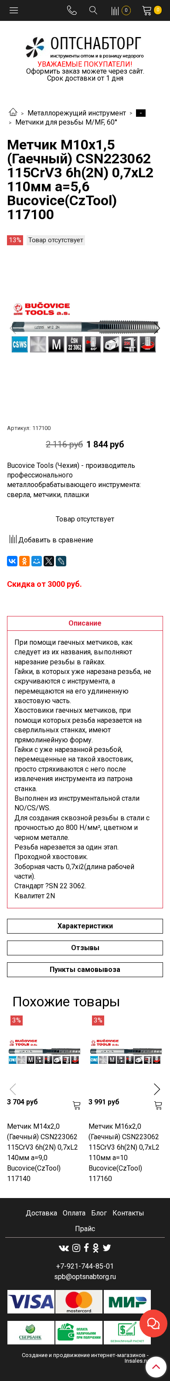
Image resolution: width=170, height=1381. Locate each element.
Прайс (85, 1229)
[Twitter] (106, 1248)
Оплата (74, 1213)
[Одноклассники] (24, 561)
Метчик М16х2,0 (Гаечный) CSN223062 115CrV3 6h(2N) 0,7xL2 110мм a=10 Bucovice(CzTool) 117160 (124, 1152)
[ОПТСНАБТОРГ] (85, 46)
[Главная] (13, 113)
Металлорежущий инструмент (76, 113)
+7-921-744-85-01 (85, 1266)
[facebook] (86, 1248)
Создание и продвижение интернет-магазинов (84, 1355)
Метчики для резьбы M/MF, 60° (66, 122)
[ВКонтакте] (12, 561)
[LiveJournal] (61, 561)
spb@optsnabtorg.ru (85, 1277)
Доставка (41, 1213)
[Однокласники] (95, 1248)
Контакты (128, 1213)
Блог (99, 1213)
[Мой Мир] (36, 561)
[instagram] (76, 1248)
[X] (49, 561)
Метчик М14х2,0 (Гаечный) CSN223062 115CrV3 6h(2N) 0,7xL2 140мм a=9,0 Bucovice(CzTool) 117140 (42, 1152)
